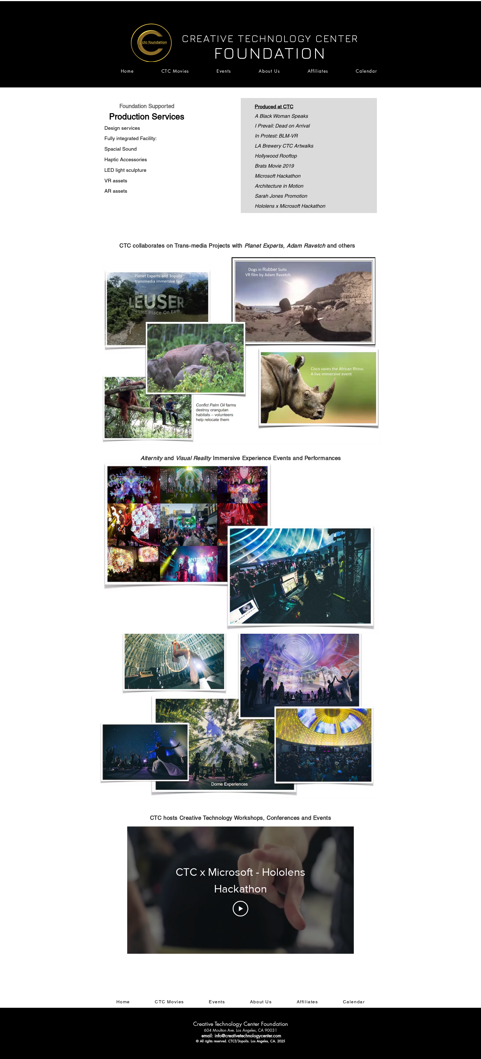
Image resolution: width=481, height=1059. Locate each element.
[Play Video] (240, 908)
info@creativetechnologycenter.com (248, 1036)
